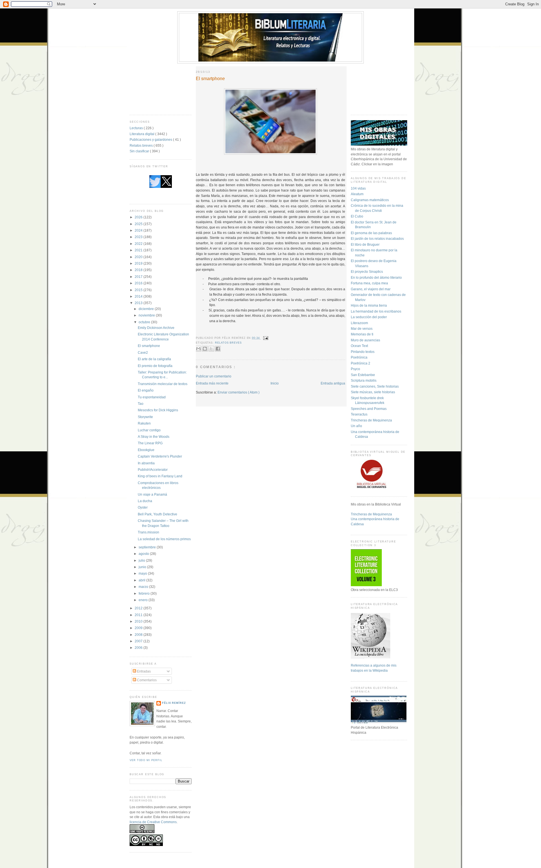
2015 (139, 290)
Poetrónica (359, 357)
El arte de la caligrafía (154, 359)
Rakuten (144, 423)
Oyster (143, 507)
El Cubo (357, 216)
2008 (139, 634)
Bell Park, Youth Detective (157, 514)
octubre (145, 322)
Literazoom (359, 323)
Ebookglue (146, 450)
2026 (139, 217)
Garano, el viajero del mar (371, 289)
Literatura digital (142, 134)
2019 (139, 263)
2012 (139, 608)
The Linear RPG (150, 443)
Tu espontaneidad (152, 397)
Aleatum (357, 194)
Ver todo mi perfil (146, 760)
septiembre (148, 547)
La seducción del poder (369, 317)
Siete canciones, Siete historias (375, 386)
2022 (139, 243)
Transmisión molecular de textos (162, 384)
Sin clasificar (140, 151)
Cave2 (143, 352)
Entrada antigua (333, 383)
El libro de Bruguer (365, 244)
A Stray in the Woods (153, 436)
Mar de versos (362, 328)
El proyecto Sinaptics (367, 271)
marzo (144, 586)
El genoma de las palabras (371, 233)
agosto (144, 553)
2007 (139, 641)
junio (143, 567)
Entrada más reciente (212, 383)
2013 (139, 303)
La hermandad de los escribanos (376, 311)
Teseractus (359, 414)
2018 (139, 270)
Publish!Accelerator (153, 469)
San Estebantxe (363, 375)
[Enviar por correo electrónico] (198, 348)
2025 (139, 224)
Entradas (143, 671)
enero (143, 600)
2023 (139, 237)
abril (142, 580)
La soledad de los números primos (164, 539)
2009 (139, 628)
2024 (139, 230)
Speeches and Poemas (369, 408)
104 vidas (358, 188)
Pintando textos (362, 351)
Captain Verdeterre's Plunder (160, 456)
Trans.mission (148, 532)
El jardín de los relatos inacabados (377, 238)
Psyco (355, 369)
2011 (139, 615)
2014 (139, 296)
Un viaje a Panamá (152, 494)
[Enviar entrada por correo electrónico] (265, 338)
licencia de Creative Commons (153, 822)
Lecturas (137, 128)
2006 (139, 647)
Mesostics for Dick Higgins (158, 410)
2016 (139, 283)
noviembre (147, 315)
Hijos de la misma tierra (369, 305)
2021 (139, 250)
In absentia (146, 463)
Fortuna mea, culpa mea (369, 283)
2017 (139, 276)
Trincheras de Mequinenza (371, 420)
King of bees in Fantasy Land (160, 476)
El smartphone (149, 346)
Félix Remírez (174, 703)
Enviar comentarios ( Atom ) (239, 392)
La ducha (145, 501)
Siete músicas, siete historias (373, 392)
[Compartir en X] (211, 348)
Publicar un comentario (213, 376)
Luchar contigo (149, 430)
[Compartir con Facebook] (218, 348)
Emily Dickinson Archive (156, 327)
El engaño (146, 390)
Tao (140, 403)
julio (142, 560)
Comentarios (146, 680)
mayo (143, 573)
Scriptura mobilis (363, 380)
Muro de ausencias (365, 340)
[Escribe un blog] (205, 348)
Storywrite (145, 417)
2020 (139, 257)
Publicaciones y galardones (151, 139)
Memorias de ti (362, 334)
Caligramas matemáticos (370, 200)
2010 (139, 621)
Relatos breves (142, 145)
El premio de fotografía (155, 366)
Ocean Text (359, 346)
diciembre (147, 309)
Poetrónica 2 (360, 363)
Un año (356, 426)
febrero (144, 593)
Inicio (274, 383)
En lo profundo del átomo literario (376, 277)
